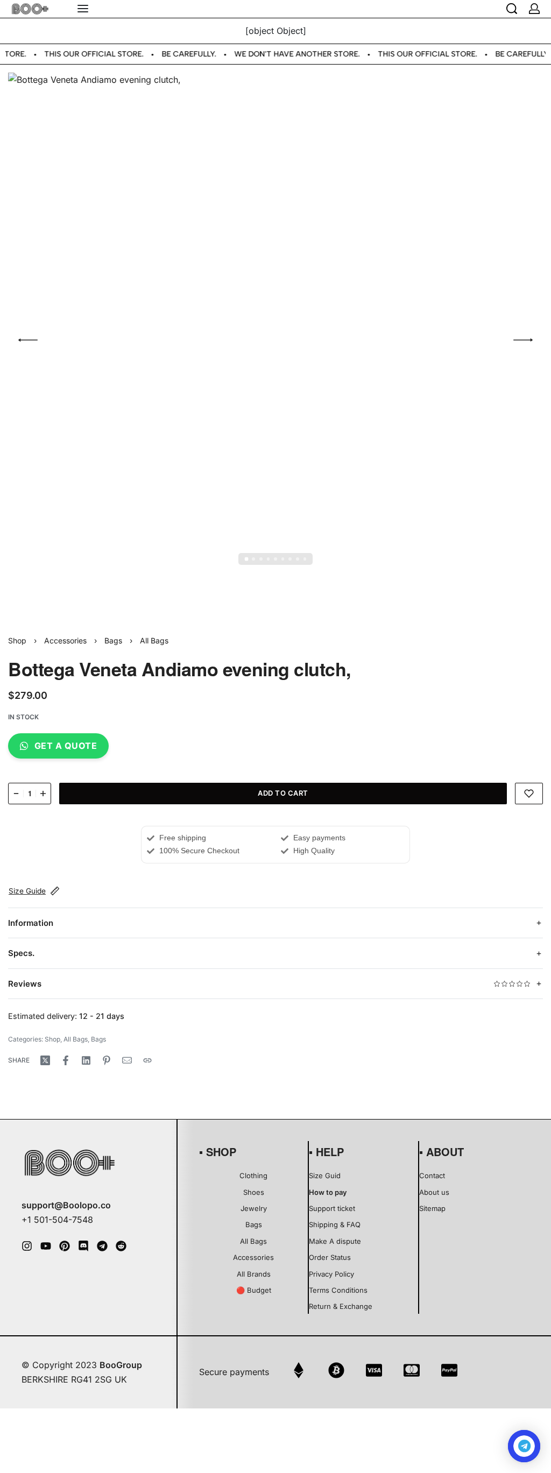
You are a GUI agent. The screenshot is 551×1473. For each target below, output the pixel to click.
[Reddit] (121, 1246)
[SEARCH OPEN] (512, 9)
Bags (113, 640)
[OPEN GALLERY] (275, 340)
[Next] (523, 340)
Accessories (65, 640)
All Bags (154, 640)
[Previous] (28, 340)
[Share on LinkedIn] (86, 1060)
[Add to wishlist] (529, 793)
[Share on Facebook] (65, 1060)
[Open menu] (83, 8)
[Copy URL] (147, 1060)
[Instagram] (27, 1246)
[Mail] (127, 1060)
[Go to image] (246, 559)
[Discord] (83, 1246)
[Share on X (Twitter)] (45, 1060)
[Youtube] (45, 1246)
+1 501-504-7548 (57, 1219)
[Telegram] (102, 1246)
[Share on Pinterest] (106, 1060)
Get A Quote (65, 745)
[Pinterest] (64, 1246)
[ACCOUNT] (534, 9)
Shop (17, 640)
